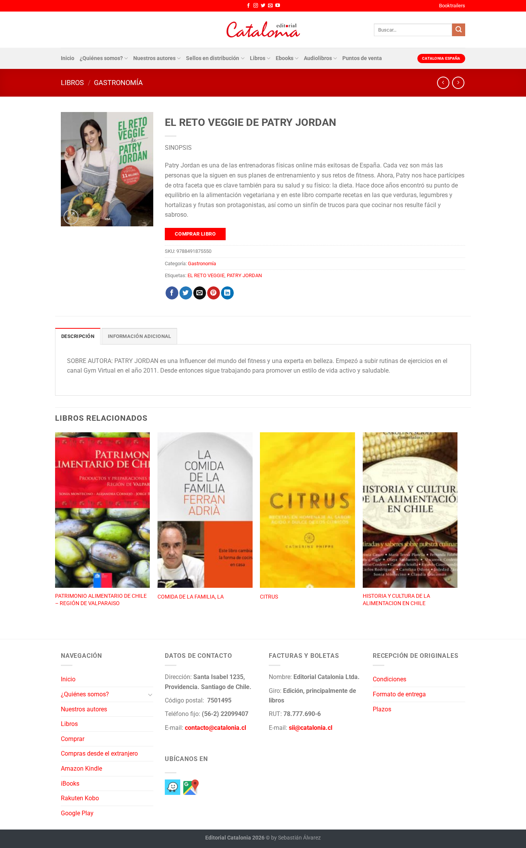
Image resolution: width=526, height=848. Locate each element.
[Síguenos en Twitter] (263, 5)
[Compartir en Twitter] (185, 292)
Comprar (72, 739)
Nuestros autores (154, 58)
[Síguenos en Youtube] (277, 5)
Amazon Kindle (81, 768)
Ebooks (284, 58)
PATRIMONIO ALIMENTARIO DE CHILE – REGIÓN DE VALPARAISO (101, 600)
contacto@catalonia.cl (215, 727)
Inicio (67, 58)
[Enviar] (458, 30)
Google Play (77, 813)
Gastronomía (118, 83)
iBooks (70, 783)
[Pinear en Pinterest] (213, 292)
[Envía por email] (199, 292)
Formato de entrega (399, 694)
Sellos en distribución (212, 58)
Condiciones (389, 679)
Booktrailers (452, 5)
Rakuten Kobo (80, 798)
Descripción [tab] (77, 336)
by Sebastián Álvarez (296, 838)
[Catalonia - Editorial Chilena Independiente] (263, 29)
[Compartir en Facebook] (172, 292)
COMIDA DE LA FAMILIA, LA (190, 597)
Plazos (382, 709)
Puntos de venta (362, 58)
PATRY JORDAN (244, 275)
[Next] (457, 527)
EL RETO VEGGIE (206, 275)
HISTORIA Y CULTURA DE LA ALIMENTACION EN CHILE (396, 600)
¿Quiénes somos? (101, 58)
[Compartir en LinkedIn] (227, 292)
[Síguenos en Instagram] (255, 5)
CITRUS (269, 597)
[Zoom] (71, 216)
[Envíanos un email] (270, 5)
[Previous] (55, 527)
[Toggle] (150, 694)
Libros (257, 58)
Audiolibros (318, 58)
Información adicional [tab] (139, 336)
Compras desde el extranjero (99, 753)
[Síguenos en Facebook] (248, 5)
